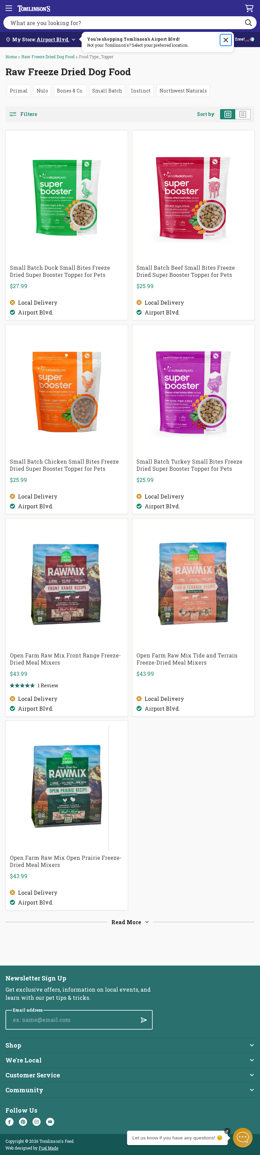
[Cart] (249, 8)
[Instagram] (36, 1122)
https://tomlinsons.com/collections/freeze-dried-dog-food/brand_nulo (42, 91)
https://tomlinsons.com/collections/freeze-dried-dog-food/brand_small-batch (107, 91)
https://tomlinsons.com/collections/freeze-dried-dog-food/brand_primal (18, 91)
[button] (243, 1138)
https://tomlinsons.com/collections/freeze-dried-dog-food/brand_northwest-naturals (183, 91)
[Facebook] (9, 1122)
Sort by (206, 114)
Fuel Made (48, 1148)
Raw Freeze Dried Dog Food (47, 56)
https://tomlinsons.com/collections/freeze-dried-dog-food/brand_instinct (140, 91)
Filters (28, 114)
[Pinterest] (23, 1122)
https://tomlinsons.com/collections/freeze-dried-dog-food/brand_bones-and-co (70, 91)
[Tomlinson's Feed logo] (34, 8)
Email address (28, 1010)
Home (11, 56)
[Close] (225, 40)
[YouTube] (50, 1122)
